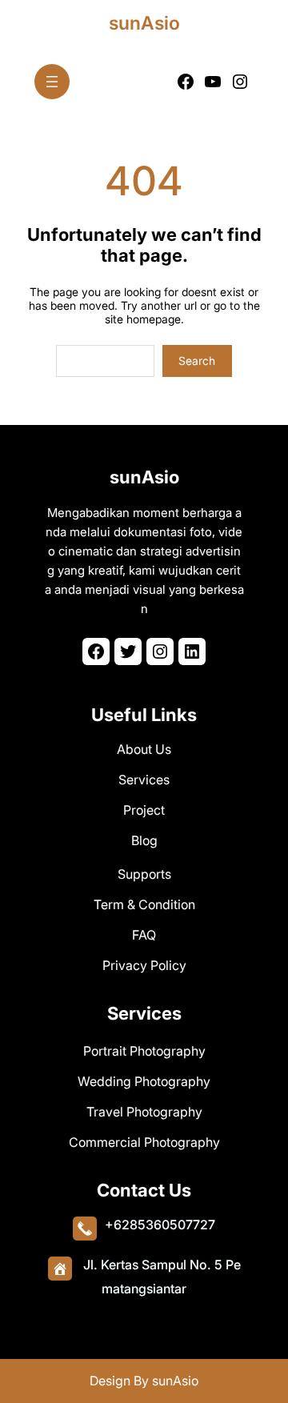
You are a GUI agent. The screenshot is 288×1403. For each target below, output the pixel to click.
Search (196, 360)
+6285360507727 (160, 1225)
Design (112, 1381)
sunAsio (144, 23)
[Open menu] (52, 81)
